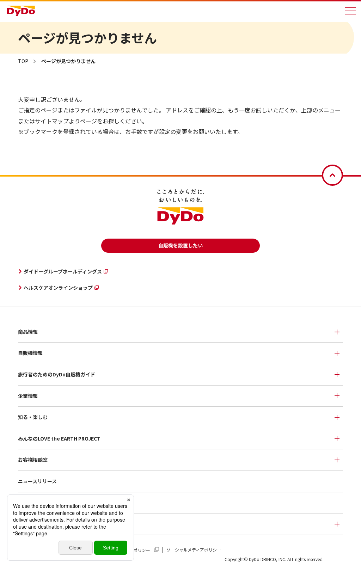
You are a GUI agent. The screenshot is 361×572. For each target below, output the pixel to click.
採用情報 (28, 523)
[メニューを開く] (350, 11)
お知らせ (28, 502)
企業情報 (28, 395)
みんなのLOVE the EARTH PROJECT (59, 438)
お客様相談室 (33, 459)
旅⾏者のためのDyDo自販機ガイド (56, 374)
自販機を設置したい (180, 245)
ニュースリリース (37, 481)
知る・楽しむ (33, 416)
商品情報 (28, 331)
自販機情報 (30, 352)
